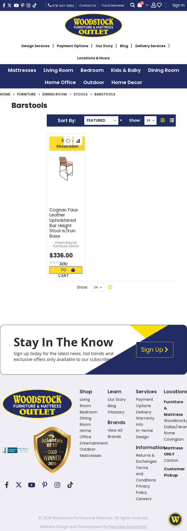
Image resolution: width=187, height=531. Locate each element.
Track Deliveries (113, 5)
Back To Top (140, 287)
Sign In (178, 5)
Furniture (26, 94)
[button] (68, 141)
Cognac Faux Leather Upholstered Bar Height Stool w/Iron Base (63, 223)
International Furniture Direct (66, 244)
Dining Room (54, 94)
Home (5, 94)
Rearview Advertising (128, 526)
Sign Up (153, 350)
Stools (81, 94)
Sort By (66, 120)
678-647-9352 (62, 6)
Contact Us (87, 5)
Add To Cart (63, 270)
